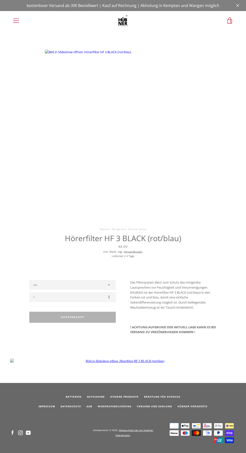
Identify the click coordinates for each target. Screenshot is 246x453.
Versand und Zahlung (154, 406)
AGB (89, 406)
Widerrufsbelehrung (114, 406)
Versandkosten (133, 251)
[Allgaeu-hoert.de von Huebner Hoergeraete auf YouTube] (28, 432)
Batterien (73, 396)
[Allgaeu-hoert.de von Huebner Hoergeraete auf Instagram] (20, 432)
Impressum (46, 406)
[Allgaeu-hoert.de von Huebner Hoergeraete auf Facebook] (12, 432)
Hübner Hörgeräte (193, 406)
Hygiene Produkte (124, 396)
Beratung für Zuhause (162, 396)
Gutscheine (96, 396)
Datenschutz (71, 406)
